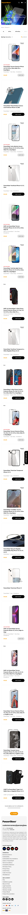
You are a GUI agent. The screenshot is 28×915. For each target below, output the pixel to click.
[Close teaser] (24, 464)
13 (3, 31)
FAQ (4, 880)
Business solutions (7, 854)
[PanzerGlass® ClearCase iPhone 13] (14, 581)
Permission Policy (7, 866)
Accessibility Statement (8, 864)
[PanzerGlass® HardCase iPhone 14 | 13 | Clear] (14, 179)
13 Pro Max (17, 31)
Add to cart (18, 114)
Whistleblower (6, 874)
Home (2, 27)
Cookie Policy (6, 870)
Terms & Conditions (7, 862)
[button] (26, 457)
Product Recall (6, 892)
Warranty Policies (7, 888)
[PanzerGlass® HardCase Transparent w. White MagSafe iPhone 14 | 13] (14, 343)
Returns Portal (6, 884)
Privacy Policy (6, 868)
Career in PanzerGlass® (8, 860)
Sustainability (6, 856)
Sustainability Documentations (10, 858)
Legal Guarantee (7, 886)
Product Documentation (9, 894)
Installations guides (7, 882)
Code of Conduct (7, 872)
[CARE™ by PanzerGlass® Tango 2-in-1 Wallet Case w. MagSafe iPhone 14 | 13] (14, 783)
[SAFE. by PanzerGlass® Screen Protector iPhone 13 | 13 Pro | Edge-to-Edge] (14, 622)
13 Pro (9, 31)
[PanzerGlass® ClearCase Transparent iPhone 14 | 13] (14, 464)
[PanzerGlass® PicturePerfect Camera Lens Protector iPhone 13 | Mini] (14, 99)
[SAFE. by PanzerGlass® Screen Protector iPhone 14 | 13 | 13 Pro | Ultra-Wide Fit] (14, 219)
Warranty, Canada (7, 890)
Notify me (21, 75)
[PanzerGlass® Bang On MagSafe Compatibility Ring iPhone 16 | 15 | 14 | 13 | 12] (14, 542)
